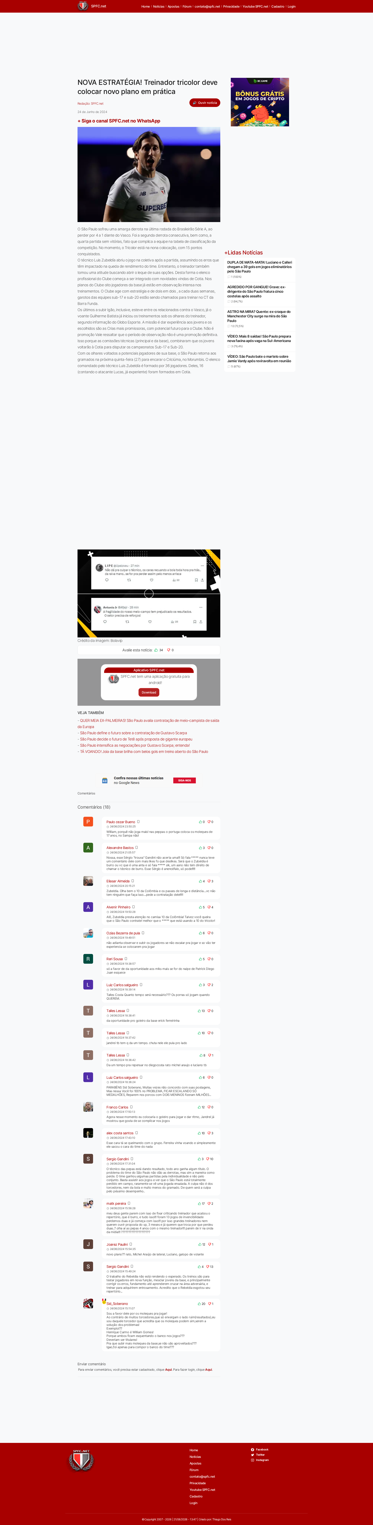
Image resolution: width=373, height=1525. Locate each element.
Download (149, 692)
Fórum (187, 6)
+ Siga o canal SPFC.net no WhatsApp (119, 121)
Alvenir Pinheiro (118, 907)
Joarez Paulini (117, 1244)
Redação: (90, 103)
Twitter (260, 1454)
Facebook (262, 1449)
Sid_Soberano (117, 1304)
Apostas (173, 6)
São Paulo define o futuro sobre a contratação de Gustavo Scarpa (133, 733)
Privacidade (231, 6)
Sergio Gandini (117, 1159)
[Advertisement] (186, 43)
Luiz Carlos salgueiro (122, 985)
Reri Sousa (114, 959)
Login (291, 6)
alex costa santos (119, 1133)
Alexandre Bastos (119, 848)
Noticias (159, 6)
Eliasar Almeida (118, 881)
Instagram (262, 1460)
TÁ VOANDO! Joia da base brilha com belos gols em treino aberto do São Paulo (144, 751)
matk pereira (116, 1203)
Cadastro (277, 6)
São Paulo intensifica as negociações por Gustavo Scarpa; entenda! (135, 745)
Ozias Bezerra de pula (123, 933)
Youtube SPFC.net (255, 6)
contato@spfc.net (207, 6)
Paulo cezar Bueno (120, 822)
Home (145, 6)
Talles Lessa (115, 1011)
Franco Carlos (117, 1107)
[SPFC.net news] (149, 780)
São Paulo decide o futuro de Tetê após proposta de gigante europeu (136, 739)
